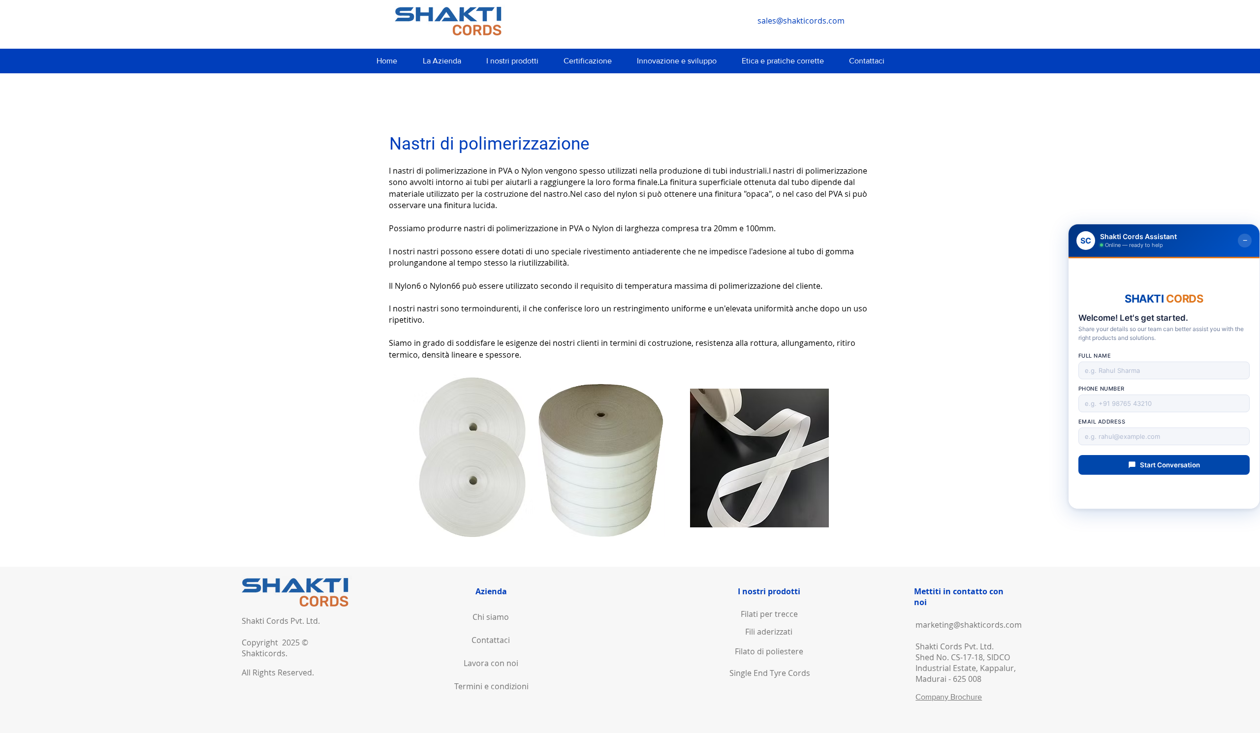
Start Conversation (1170, 465)
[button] (441, 61)
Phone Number (1101, 388)
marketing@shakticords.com (968, 624)
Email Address (1102, 421)
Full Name (1094, 355)
